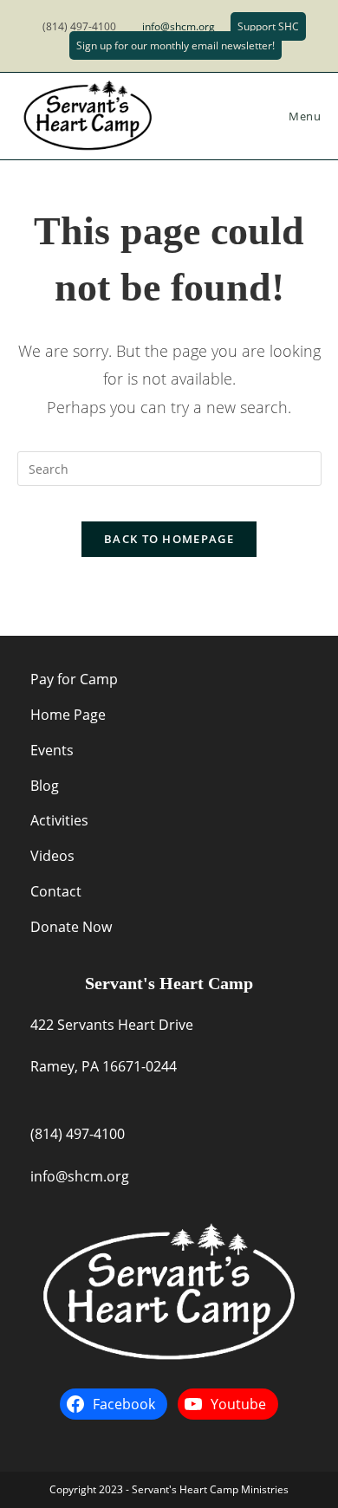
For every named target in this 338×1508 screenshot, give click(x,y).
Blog (44, 785)
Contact (55, 891)
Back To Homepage (169, 539)
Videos (52, 855)
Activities (59, 820)
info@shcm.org (178, 26)
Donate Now (71, 926)
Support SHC (268, 26)
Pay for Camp (74, 679)
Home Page (68, 714)
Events (52, 750)
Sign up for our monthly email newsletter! (175, 45)
